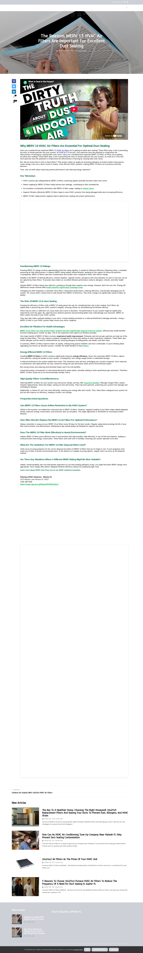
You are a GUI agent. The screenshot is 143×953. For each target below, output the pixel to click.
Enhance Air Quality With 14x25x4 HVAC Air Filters (34, 918)
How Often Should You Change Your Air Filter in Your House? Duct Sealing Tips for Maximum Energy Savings (34, 931)
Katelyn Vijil (62, 50)
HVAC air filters (63, 150)
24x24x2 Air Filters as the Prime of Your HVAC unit (69, 859)
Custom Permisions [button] (100, 949)
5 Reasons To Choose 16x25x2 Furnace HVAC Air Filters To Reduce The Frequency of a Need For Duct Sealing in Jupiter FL (79, 882)
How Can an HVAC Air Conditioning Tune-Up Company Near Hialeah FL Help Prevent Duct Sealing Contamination (82, 836)
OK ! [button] (87, 949)
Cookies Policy (78, 949)
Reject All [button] (114, 949)
